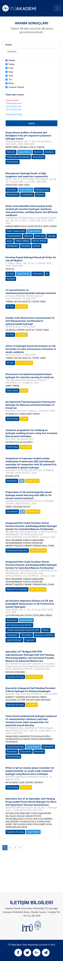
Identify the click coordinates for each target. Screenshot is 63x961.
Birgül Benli (12, 481)
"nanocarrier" (12, 635)
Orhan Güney (12, 390)
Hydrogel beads (42, 189)
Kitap (11, 71)
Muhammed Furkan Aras (17, 550)
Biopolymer (12, 751)
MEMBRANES (12, 246)
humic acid (39, 236)
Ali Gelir (10, 273)
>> (20, 847)
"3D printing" (26, 635)
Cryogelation (27, 194)
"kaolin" (46, 630)
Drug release (38, 157)
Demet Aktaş (12, 447)
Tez (10, 79)
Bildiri (11, 83)
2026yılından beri (14, 103)
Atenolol (38, 152)
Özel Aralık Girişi (14, 114)
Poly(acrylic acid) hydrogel (18, 157)
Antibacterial (48, 746)
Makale (12, 60)
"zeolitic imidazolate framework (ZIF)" (23, 630)
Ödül (11, 75)
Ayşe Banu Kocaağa (15, 676)
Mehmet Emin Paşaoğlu (17, 589)
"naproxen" (30, 640)
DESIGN (36, 246)
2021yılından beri (14, 109)
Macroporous (12, 194)
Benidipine (49, 152)
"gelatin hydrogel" (14, 640)
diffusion (28, 236)
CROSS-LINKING (22, 241)
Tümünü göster (12, 100)
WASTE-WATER (39, 241)
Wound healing (13, 756)
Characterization (14, 236)
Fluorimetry (38, 273)
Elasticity (40, 194)
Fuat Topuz (11, 189)
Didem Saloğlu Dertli (16, 231)
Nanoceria (39, 751)
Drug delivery (12, 162)
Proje (11, 68)
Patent (11, 64)
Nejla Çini (11, 152)
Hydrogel (11, 278)
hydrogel (51, 236)
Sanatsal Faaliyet (16, 87)
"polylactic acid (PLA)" (44, 635)
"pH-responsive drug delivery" (19, 625)
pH (47, 273)
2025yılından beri (14, 106)
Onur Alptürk (12, 511)
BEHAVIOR (25, 246)
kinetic (9, 241)
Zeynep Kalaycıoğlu (15, 746)
